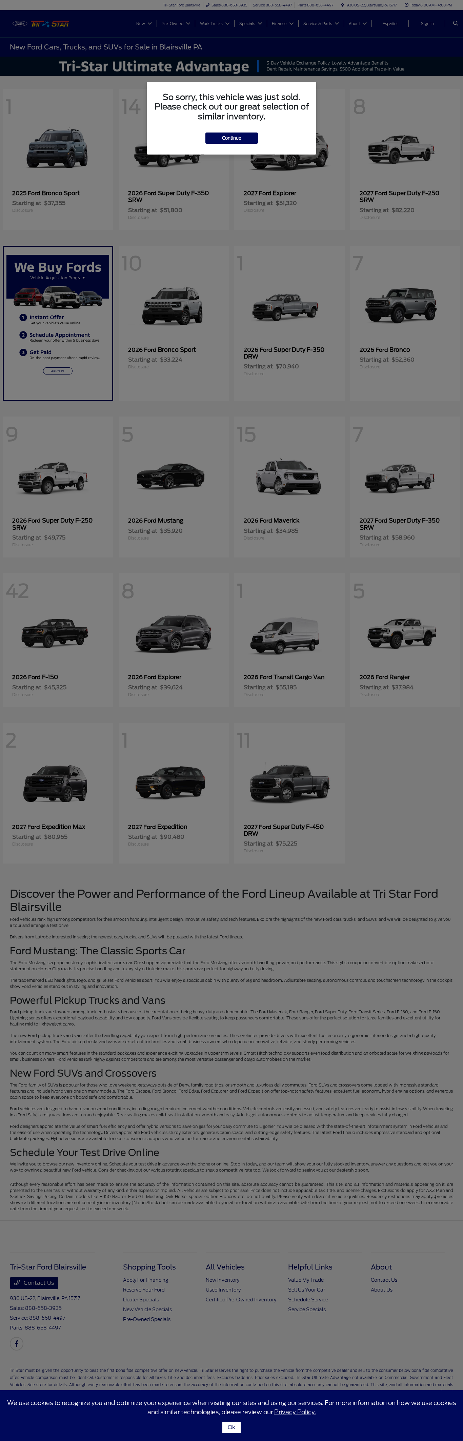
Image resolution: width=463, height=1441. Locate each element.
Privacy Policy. (295, 1412)
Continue (231, 138)
